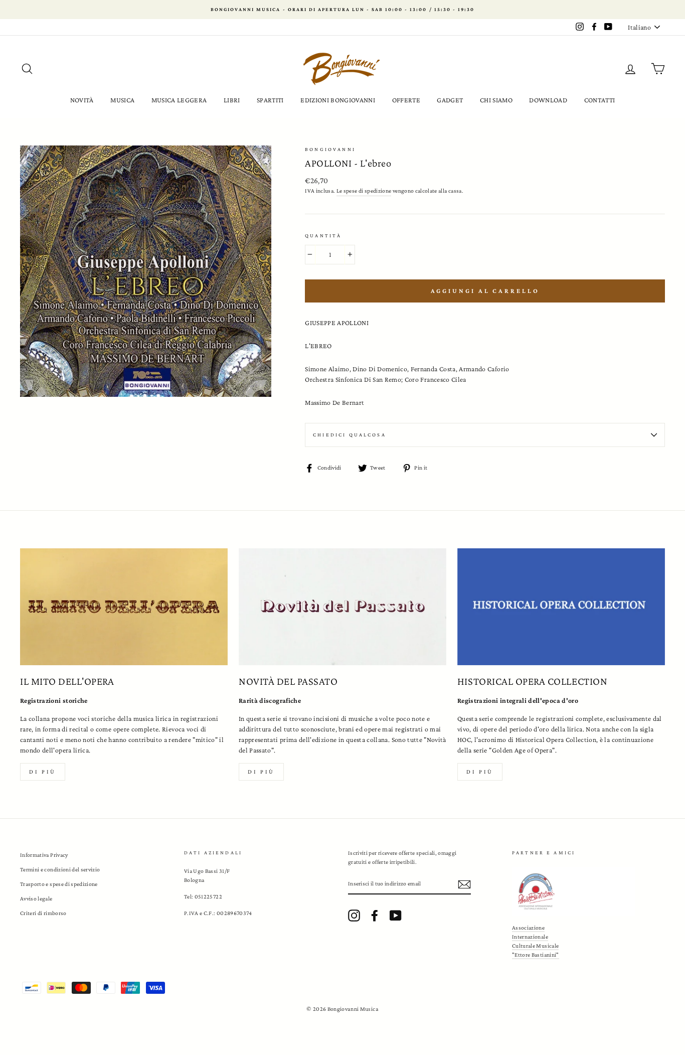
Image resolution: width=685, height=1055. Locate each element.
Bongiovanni (330, 149)
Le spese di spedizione (364, 190)
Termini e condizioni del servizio (60, 869)
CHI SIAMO (496, 100)
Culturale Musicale (535, 945)
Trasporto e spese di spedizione (59, 883)
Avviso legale (36, 898)
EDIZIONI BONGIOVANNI (337, 100)
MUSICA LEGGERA (179, 100)
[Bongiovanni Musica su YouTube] (396, 916)
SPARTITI (270, 100)
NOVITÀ (82, 100)
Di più (42, 771)
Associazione (528, 927)
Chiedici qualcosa (349, 434)
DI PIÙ (261, 771)
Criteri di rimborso (43, 913)
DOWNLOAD (548, 100)
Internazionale (530, 936)
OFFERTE (406, 100)
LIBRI (232, 100)
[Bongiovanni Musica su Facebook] (375, 916)
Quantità (323, 235)
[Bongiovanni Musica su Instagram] (354, 916)
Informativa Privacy (44, 854)
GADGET (450, 100)
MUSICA (122, 100)
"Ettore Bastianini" (535, 954)
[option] (342, 9)
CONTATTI (599, 100)
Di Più (479, 771)
